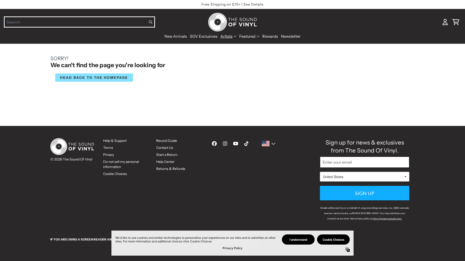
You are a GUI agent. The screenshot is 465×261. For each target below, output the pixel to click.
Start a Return (166, 154)
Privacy (108, 154)
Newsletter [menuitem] (291, 36)
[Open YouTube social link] (235, 143)
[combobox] (79, 22)
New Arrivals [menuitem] (175, 36)
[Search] (151, 22)
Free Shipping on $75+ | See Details (233, 4)
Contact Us (164, 147)
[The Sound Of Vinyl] (232, 22)
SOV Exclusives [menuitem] (203, 36)
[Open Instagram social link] (225, 143)
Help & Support (115, 140)
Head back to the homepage (94, 77)
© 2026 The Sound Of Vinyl (71, 159)
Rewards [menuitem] (270, 36)
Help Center (165, 162)
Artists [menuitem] (226, 36)
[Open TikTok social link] (246, 143)
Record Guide (166, 140)
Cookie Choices (115, 174)
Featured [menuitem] (247, 36)
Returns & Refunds (170, 169)
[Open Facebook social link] (214, 143)
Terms (108, 147)
